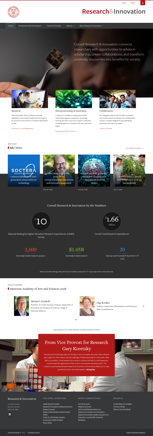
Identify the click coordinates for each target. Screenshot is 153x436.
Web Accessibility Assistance (136, 432)
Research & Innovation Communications (91, 412)
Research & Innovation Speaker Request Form (93, 414)
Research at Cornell (84, 406)
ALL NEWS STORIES (133, 148)
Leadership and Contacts (51, 404)
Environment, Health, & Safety (53, 420)
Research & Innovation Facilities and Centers (57, 406)
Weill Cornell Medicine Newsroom (89, 409)
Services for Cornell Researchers (22, 128)
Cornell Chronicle (84, 404)
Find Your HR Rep (119, 406)
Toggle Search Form (142, 3)
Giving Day (91, 369)
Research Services (49, 409)
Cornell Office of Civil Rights (122, 404)
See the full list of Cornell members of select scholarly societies (76, 329)
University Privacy (34, 432)
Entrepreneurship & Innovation (65, 131)
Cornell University (14, 432)
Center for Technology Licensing (54, 417)
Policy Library (47, 422)
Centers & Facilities (106, 128)
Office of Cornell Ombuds (121, 409)
